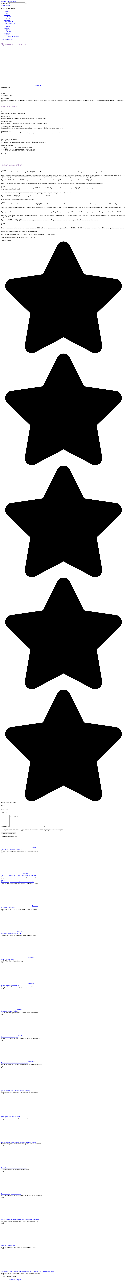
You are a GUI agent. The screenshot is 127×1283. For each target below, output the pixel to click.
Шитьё (6, 13)
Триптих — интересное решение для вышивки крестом (18, 875)
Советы (6, 35)
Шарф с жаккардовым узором (10, 985)
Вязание (7, 15)
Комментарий (5, 826)
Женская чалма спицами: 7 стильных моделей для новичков (20, 1219)
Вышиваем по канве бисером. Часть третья (14, 1063)
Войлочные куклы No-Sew (9, 1011)
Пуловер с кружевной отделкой (11, 933)
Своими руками (6, 5)
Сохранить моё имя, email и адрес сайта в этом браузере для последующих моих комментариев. (33, 830)
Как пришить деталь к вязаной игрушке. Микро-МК (17, 882)
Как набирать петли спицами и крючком (13, 1168)
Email (2, 809)
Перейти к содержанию (8, 1)
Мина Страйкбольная (7, 959)
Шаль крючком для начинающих (11, 1194)
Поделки (7, 18)
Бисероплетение (13, 36)
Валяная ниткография (8, 907)
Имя (2, 806)
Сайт (2, 812)
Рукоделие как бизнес (11, 23)
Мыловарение (8, 21)
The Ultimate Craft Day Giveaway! (11, 849)
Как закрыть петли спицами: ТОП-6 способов (15, 1090)
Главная (6, 11)
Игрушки (7, 20)
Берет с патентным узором (9, 1037)
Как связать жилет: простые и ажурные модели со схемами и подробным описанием (27, 1271)
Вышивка (7, 16)
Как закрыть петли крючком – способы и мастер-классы (18, 1142)
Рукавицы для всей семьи (9, 1245)
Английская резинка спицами (10, 1116)
